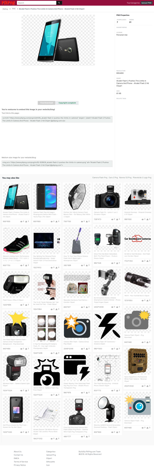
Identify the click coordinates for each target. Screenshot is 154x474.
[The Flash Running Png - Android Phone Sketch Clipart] (107, 368)
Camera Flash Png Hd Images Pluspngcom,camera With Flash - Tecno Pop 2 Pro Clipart (45, 214)
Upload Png (51, 455)
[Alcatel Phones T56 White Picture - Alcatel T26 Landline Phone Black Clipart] (46, 414)
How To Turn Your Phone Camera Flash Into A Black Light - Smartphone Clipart (76, 258)
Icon (48, 465)
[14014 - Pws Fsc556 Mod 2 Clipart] (137, 280)
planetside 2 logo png (142, 177)
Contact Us (18, 455)
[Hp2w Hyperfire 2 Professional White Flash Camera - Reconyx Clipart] (137, 361)
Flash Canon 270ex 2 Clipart (13, 300)
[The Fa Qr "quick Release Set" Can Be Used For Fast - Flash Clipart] (46, 286)
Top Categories (133, 3)
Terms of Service (21, 462)
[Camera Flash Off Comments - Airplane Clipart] (107, 326)
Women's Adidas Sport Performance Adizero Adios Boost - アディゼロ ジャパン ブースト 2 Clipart (16, 258)
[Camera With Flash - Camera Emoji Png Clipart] (77, 326)
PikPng (5, 9)
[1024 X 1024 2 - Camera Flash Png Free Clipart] (46, 372)
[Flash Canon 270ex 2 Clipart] (16, 284)
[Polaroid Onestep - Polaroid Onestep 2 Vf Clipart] (137, 196)
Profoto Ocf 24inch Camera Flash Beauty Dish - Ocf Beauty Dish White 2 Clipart (77, 214)
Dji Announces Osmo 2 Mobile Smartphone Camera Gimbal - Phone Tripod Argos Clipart (107, 300)
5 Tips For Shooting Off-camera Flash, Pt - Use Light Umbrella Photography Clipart (45, 346)
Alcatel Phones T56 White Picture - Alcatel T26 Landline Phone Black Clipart (46, 432)
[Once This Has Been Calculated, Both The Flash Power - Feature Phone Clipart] (107, 238)
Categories (50, 451)
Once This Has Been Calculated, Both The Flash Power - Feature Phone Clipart (105, 256)
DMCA (16, 458)
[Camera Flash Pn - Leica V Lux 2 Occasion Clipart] (107, 196)
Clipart (49, 458)
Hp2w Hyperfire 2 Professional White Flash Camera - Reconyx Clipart (135, 379)
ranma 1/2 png (125, 177)
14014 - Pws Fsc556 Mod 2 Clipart (136, 296)
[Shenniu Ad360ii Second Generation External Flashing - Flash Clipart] (107, 409)
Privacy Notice (20, 465)
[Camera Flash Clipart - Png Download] (137, 319)
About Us (17, 451)
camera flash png (99, 177)
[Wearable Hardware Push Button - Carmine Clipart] (77, 284)
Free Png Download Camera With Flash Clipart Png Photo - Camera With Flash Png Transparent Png (76, 429)
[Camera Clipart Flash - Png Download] (137, 405)
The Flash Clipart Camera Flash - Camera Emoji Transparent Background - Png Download (15, 342)
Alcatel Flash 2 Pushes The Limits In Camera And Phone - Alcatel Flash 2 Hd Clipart (16, 214)
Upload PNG (146, 3)
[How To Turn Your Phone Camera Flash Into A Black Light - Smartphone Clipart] (77, 240)
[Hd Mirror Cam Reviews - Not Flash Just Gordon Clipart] (137, 238)
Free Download (46, 103)
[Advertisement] (58, 84)
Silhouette (50, 462)
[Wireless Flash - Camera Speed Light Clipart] (16, 368)
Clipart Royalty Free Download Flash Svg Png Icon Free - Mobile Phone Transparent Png (77, 386)
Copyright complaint (67, 103)
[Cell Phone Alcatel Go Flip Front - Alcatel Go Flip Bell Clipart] (16, 409)
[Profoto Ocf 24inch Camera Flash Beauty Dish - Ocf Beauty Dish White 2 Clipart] (77, 196)
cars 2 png (113, 177)
